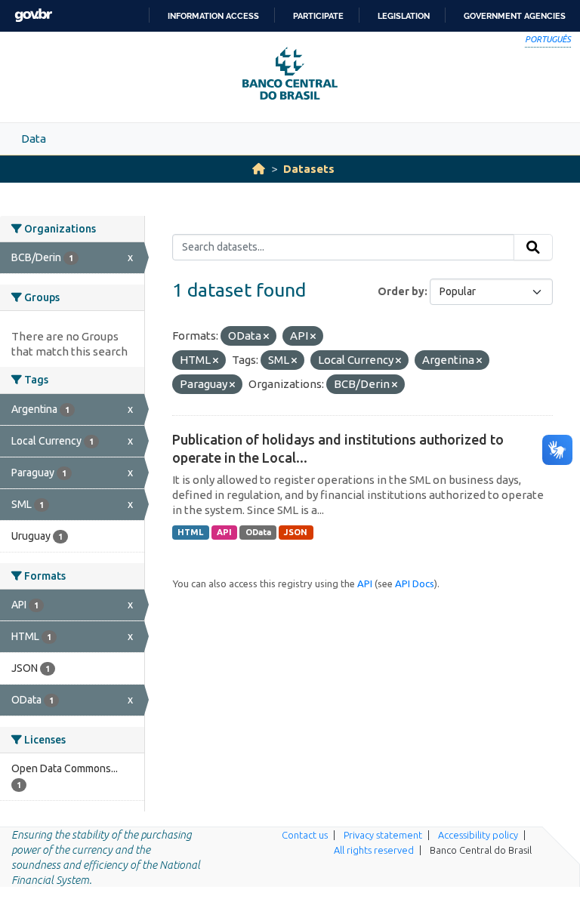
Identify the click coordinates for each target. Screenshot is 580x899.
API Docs (414, 583)
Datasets (309, 168)
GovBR (33, 15)
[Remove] (266, 336)
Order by (401, 291)
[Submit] (533, 247)
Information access (213, 16)
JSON (295, 532)
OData (258, 532)
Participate (318, 16)
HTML (190, 532)
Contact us (305, 835)
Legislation (404, 16)
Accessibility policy (478, 835)
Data (33, 138)
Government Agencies (515, 16)
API (224, 532)
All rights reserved (374, 850)
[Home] (258, 168)
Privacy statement (383, 835)
